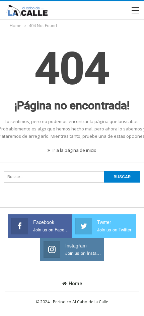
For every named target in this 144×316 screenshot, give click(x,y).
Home (75, 283)
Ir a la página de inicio (74, 150)
